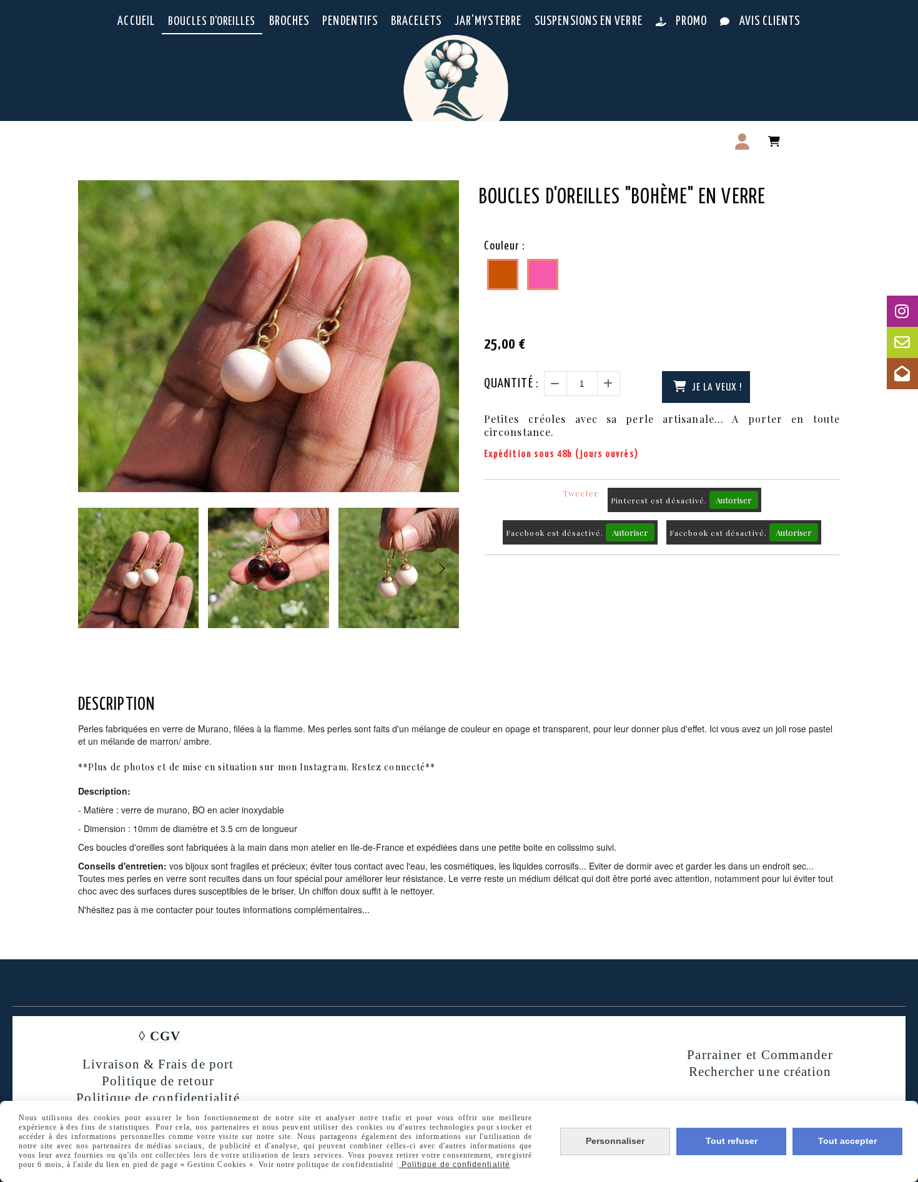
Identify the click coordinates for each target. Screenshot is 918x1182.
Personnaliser (615, 1141)
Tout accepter (847, 1141)
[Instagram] (902, 311)
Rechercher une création (760, 1071)
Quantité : (511, 383)
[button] (441, 568)
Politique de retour (158, 1080)
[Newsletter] (902, 373)
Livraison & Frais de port (158, 1064)
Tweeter (581, 493)
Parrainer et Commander (760, 1054)
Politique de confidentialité (157, 1097)
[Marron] (502, 274)
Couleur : (504, 246)
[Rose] (542, 274)
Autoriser (734, 500)
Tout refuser (732, 1141)
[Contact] (902, 342)
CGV (165, 1036)
